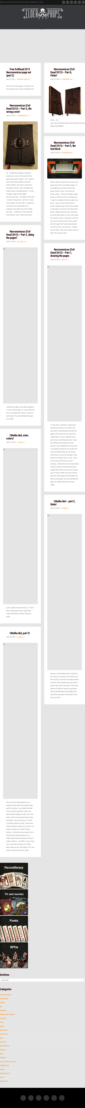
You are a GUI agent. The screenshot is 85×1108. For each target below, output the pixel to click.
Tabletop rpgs (4, 1065)
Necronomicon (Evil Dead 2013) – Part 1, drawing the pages (62, 252)
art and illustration (5, 995)
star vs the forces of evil (8, 1061)
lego (1, 1038)
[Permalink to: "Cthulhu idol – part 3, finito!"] (64, 592)
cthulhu (2, 1002)
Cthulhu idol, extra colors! (17, 437)
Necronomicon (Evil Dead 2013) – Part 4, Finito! (62, 72)
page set (27, 79)
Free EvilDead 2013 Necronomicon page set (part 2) (18, 72)
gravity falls (3, 1030)
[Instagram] (75, 2)
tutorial (2, 1069)
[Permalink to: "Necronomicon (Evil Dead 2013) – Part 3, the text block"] (64, 169)
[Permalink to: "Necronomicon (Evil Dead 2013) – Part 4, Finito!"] (64, 101)
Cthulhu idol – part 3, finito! (62, 503)
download (20, 79)
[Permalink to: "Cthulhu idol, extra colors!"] (20, 526)
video (2, 1077)
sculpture (21, 442)
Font (1, 1022)
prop (1, 1054)
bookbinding (65, 79)
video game (4, 1081)
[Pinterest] (79, 2)
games (2, 1026)
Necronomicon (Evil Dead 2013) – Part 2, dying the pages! (20, 234)
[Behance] (83, 2)
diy (71, 79)
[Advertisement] (42, 46)
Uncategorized (5, 1073)
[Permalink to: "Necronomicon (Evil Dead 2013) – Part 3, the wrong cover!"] (20, 145)
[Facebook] (63, 2)
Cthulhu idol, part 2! (20, 633)
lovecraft (3, 1042)
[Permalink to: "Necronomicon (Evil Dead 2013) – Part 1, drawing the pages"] (64, 343)
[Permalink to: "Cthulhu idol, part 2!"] (20, 721)
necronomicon (4, 1046)
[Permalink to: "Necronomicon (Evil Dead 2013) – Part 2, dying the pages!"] (20, 325)
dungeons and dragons (7, 1014)
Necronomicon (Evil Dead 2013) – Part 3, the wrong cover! (19, 108)
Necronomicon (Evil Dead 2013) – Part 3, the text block (63, 146)
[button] (42, 26)
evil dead (3, 1018)
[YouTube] (71, 2)
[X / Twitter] (67, 2)
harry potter (4, 1034)
